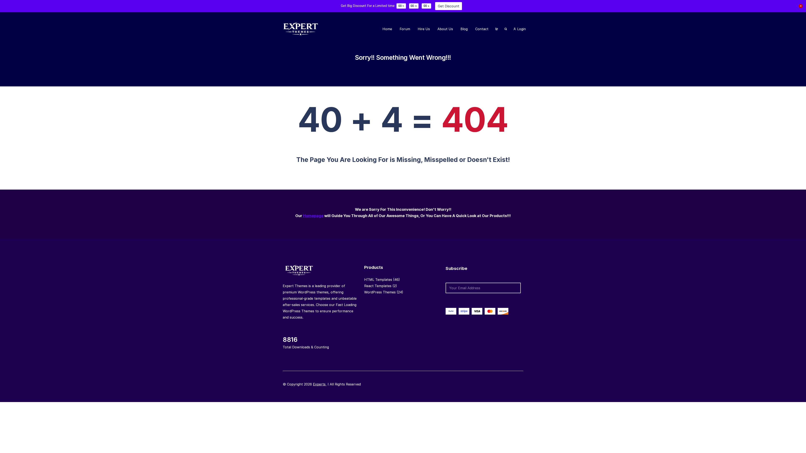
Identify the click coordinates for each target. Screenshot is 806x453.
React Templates (377, 286)
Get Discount (448, 6)
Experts (320, 384)
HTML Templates (378, 279)
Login (521, 29)
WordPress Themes (380, 292)
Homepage (313, 215)
